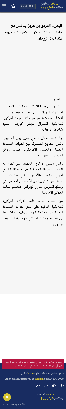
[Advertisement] (33, 70)
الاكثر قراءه (27, 6)
